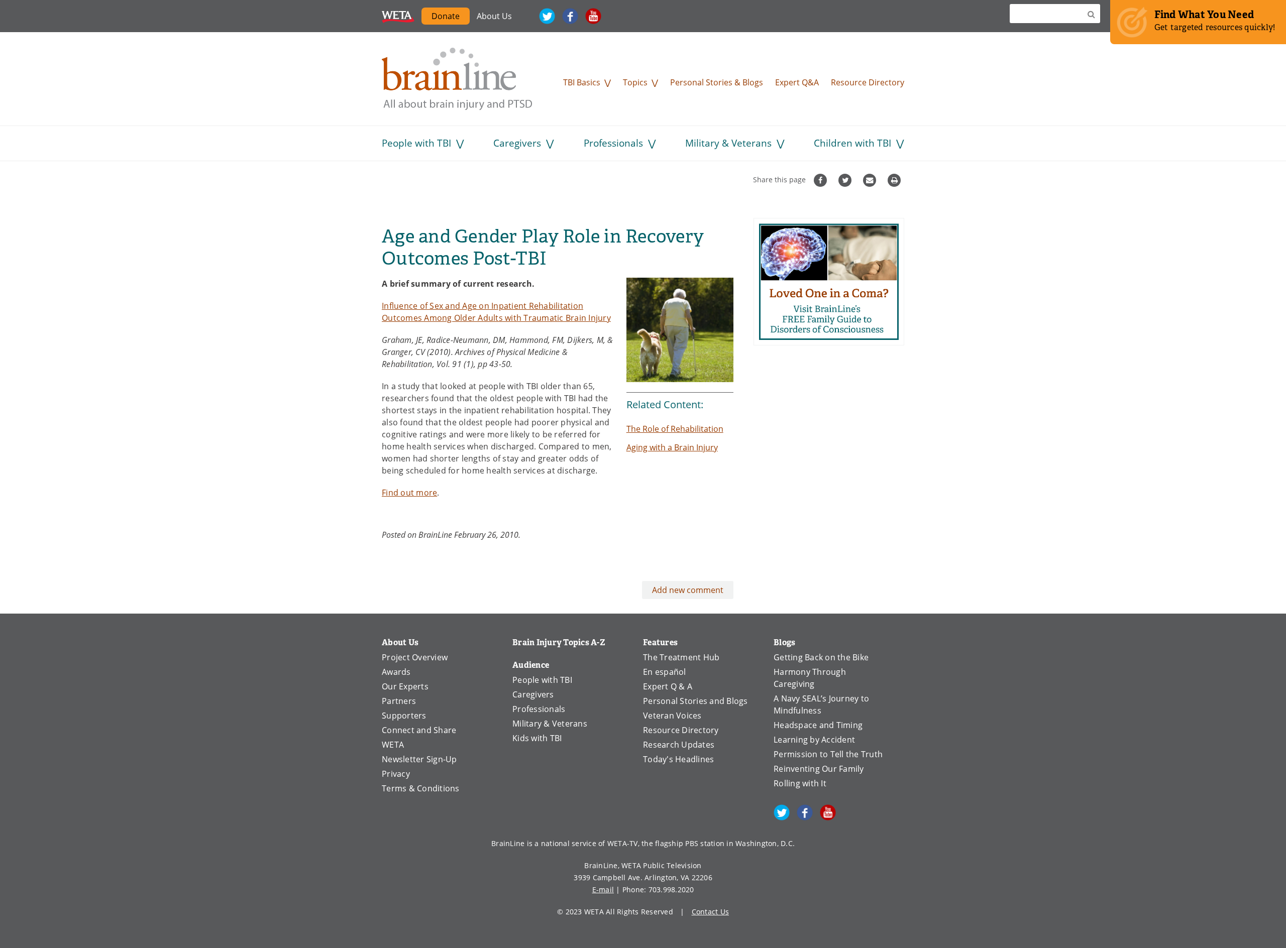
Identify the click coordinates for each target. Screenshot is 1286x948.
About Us (494, 16)
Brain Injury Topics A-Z (558, 642)
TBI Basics (581, 82)
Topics (635, 82)
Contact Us (710, 911)
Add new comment (687, 590)
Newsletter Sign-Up (419, 759)
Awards (396, 671)
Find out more (409, 492)
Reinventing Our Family (819, 768)
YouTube (593, 16)
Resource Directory (867, 82)
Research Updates (678, 744)
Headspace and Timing (818, 725)
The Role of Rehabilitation (674, 428)
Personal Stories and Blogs (695, 700)
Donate (451, 18)
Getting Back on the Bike (821, 657)
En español (664, 671)
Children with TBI (852, 143)
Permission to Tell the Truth (828, 754)
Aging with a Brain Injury (672, 447)
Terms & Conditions (421, 788)
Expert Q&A (797, 82)
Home (457, 78)
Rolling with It (800, 783)
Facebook (570, 16)
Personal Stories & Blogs (716, 82)
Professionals (613, 143)
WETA (398, 16)
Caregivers (517, 143)
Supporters (404, 715)
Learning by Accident (814, 739)
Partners (399, 700)
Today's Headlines (678, 759)
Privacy (396, 773)
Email (871, 180)
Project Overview (415, 657)
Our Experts (405, 686)
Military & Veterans (728, 143)
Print (895, 180)
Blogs (784, 642)
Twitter (547, 16)
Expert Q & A (667, 686)
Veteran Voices (672, 715)
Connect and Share (419, 730)
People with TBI (416, 143)
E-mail (603, 889)
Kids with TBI (537, 738)
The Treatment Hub (681, 657)
